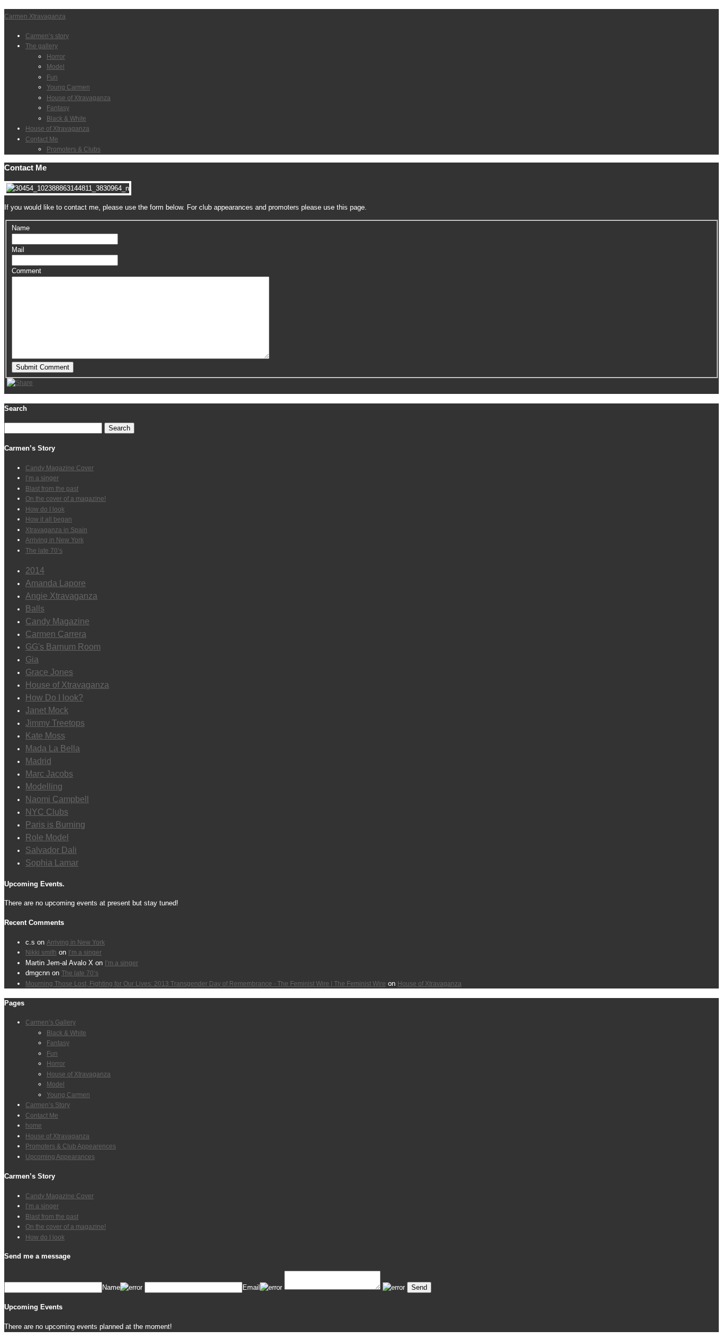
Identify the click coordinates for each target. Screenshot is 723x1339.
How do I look (45, 509)
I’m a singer (42, 478)
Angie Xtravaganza (61, 595)
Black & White (66, 118)
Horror (56, 56)
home (33, 1125)
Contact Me (41, 139)
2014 (34, 570)
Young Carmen (68, 87)
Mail (18, 250)
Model (56, 66)
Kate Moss (45, 735)
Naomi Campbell (57, 799)
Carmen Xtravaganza (35, 16)
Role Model (47, 837)
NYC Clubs (46, 811)
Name (21, 228)
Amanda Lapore (55, 583)
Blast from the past (51, 488)
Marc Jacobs (49, 773)
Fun (52, 77)
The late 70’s (43, 550)
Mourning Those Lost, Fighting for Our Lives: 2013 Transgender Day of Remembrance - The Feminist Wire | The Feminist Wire (205, 983)
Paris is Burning (55, 824)
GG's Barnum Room (63, 646)
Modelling (43, 786)
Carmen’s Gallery (50, 1022)
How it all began (48, 519)
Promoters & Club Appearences (70, 1146)
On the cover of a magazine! (65, 498)
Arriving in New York (54, 540)
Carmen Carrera (55, 634)
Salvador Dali (51, 850)
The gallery (41, 46)
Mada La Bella (52, 748)
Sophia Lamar (51, 862)
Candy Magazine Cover (59, 468)
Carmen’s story (47, 36)
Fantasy (58, 108)
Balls (34, 608)
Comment (26, 271)
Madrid (38, 761)
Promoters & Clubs (74, 149)
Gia (32, 659)
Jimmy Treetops (55, 722)
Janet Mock (46, 710)
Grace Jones (49, 672)
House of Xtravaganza (79, 98)
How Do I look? (54, 697)
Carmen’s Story (47, 1105)
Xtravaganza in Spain (56, 530)
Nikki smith (41, 952)
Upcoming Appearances (60, 1157)
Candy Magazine (57, 621)
